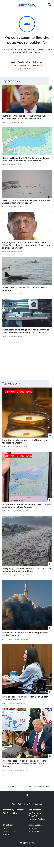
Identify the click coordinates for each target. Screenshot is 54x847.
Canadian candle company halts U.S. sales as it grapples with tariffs (26, 441)
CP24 (5, 828)
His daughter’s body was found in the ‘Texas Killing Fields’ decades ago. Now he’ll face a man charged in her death (26, 245)
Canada (20, 62)
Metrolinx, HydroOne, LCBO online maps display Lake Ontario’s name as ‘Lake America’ (26, 159)
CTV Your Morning (18, 65)
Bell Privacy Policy (36, 813)
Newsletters (39, 786)
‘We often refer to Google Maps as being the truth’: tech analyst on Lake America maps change (24, 763)
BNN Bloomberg (9, 831)
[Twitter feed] (27, 795)
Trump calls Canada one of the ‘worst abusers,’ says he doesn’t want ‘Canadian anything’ (25, 117)
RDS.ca (32, 834)
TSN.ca (6, 834)
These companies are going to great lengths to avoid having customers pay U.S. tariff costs (25, 331)
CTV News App (9, 786)
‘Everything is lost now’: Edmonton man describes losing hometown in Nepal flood (27, 569)
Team (48, 786)
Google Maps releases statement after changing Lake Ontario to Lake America (26, 505)
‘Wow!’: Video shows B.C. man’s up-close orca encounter (24, 288)
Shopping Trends (35, 65)
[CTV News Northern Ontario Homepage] (27, 5)
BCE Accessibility (10, 813)
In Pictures (37, 62)
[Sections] (4, 5)
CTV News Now (24, 69)
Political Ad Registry (37, 819)
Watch (28, 62)
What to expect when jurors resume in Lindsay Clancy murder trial (25, 698)
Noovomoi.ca (34, 831)
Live (34, 69)
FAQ (30, 786)
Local (13, 62)
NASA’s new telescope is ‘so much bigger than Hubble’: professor (25, 633)
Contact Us (22, 786)
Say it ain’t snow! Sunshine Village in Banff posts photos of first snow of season (26, 201)
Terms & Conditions (36, 816)
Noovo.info (33, 828)
